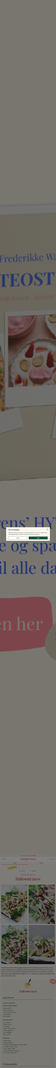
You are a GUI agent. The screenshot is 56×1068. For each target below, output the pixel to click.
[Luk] (47, 529)
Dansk (17, 538)
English (38, 538)
